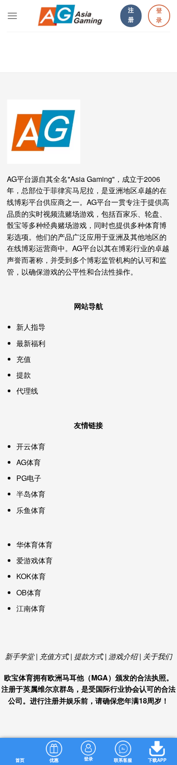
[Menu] (12, 16)
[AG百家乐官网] (69, 16)
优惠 (54, 760)
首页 (20, 760)
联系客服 (123, 760)
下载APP (157, 760)
